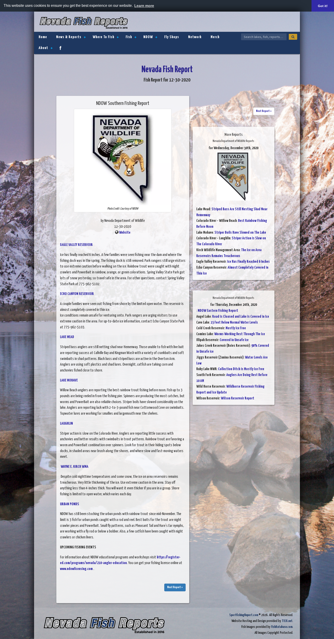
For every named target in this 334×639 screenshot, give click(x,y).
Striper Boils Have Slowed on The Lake (240, 233)
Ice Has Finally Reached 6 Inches (248, 262)
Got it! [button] (323, 6)
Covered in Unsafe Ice (234, 340)
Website (124, 233)
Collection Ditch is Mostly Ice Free (241, 369)
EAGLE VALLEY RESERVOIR (76, 245)
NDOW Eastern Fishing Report (218, 311)
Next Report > (175, 587)
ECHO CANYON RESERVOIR (77, 294)
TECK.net (287, 621)
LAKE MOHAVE (69, 380)
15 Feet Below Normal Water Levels (234, 322)
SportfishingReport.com (243, 615)
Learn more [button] (144, 6)
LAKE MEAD (67, 337)
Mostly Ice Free (236, 328)
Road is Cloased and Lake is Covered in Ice (240, 317)
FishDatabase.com (281, 627)
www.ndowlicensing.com (76, 569)
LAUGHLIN (66, 424)
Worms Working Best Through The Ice (239, 334)
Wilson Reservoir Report (237, 398)
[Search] (293, 37)
